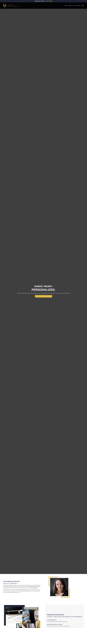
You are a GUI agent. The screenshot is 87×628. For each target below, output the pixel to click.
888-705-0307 (49, 1)
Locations (78, 5)
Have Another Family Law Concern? (55, 624)
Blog (75, 5)
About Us (66, 5)
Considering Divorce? (51, 619)
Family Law (70, 5)
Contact (82, 5)
